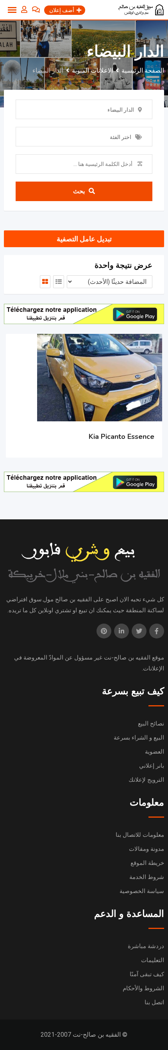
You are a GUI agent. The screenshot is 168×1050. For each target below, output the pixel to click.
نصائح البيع (151, 723)
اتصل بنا (154, 1002)
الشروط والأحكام (143, 988)
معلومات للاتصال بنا (140, 834)
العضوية (154, 751)
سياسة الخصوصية (142, 891)
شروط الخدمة (146, 877)
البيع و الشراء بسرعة (139, 737)
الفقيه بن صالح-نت (127, 657)
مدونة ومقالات (146, 848)
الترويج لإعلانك (146, 779)
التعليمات (152, 960)
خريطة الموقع (147, 862)
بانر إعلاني (151, 765)
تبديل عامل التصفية (84, 239)
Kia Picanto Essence (121, 436)
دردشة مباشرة (146, 946)
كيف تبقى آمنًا (147, 974)
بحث (79, 191)
